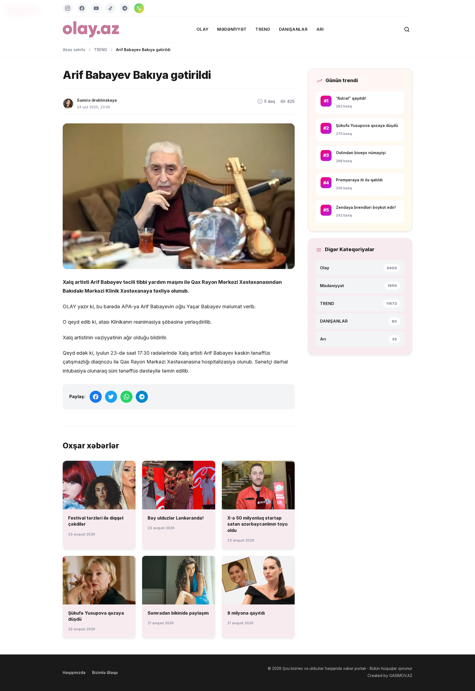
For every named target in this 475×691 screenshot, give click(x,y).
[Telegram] (125, 8)
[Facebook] (82, 8)
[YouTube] (96, 8)
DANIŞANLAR (293, 29)
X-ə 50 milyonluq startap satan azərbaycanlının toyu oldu (257, 524)
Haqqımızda (74, 672)
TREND (262, 29)
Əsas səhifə (74, 49)
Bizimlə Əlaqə (105, 672)
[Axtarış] (406, 29)
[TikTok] (110, 8)
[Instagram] (68, 8)
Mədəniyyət (232, 29)
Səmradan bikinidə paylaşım (178, 613)
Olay (202, 29)
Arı (320, 29)
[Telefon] (139, 8)
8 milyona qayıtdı (246, 613)
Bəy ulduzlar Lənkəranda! (176, 518)
